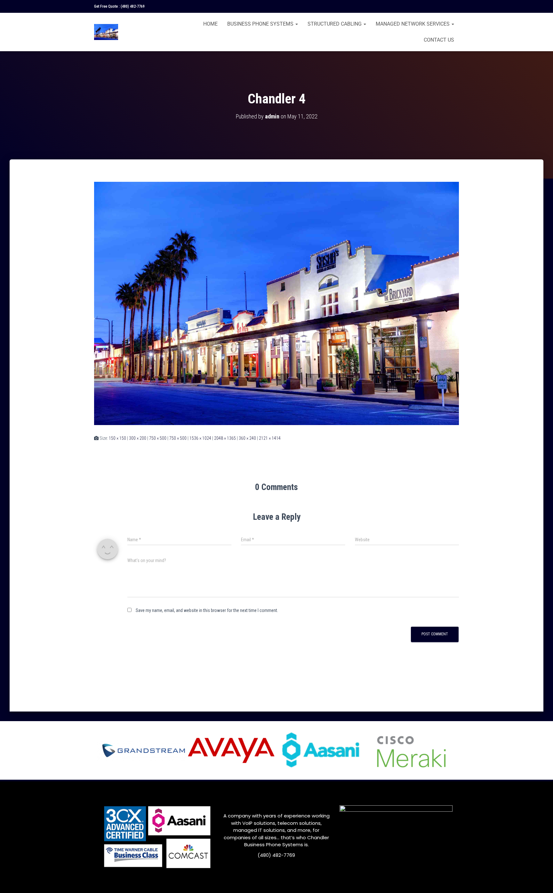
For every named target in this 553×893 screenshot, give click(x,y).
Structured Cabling (335, 24)
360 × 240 (247, 438)
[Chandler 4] (276, 303)
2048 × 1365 (225, 438)
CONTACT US (439, 40)
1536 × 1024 (200, 438)
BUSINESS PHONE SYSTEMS (261, 24)
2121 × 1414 (270, 438)
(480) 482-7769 (133, 6)
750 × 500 (157, 438)
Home (210, 24)
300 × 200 (137, 438)
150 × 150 (117, 438)
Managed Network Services (413, 24)
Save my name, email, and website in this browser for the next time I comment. (207, 610)
